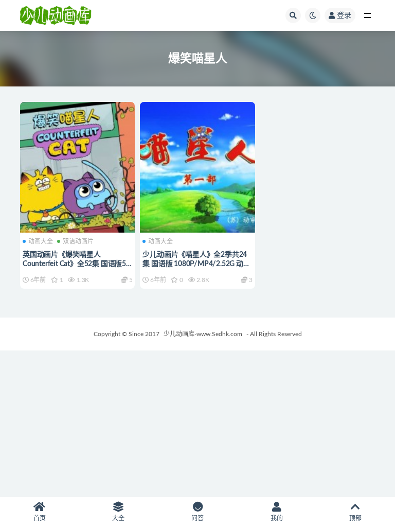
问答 (197, 518)
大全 (118, 518)
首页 (39, 518)
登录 (344, 15)
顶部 (355, 518)
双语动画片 (78, 241)
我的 (277, 518)
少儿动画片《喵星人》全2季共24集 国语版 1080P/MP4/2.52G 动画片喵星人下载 (196, 264)
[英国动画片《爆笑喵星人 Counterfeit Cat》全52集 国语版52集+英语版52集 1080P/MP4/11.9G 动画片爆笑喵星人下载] (77, 166)
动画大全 (40, 241)
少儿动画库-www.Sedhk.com (203, 334)
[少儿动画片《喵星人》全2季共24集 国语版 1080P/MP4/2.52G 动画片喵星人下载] (197, 166)
